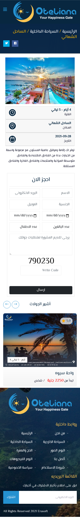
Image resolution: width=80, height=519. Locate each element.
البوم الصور (58, 450)
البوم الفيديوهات (21, 459)
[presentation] (7, 304)
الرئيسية (69, 31)
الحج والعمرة (24, 450)
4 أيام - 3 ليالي (17, 360)
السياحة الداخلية (44, 31)
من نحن (60, 433)
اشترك (11, 497)
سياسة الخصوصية (20, 468)
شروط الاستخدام (53, 468)
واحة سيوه (64, 373)
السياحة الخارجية (54, 442)
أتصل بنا (59, 459)
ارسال (41, 290)
